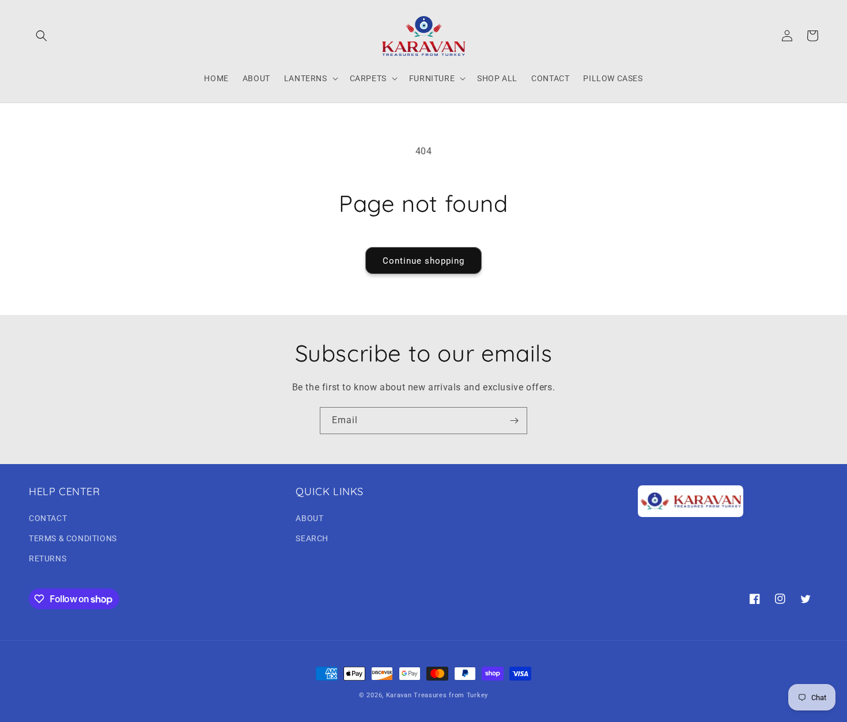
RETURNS (47, 558)
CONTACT (48, 518)
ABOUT (309, 518)
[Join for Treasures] (514, 420)
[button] (41, 35)
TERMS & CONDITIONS (73, 538)
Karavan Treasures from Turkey (437, 695)
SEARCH (312, 538)
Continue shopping (423, 261)
